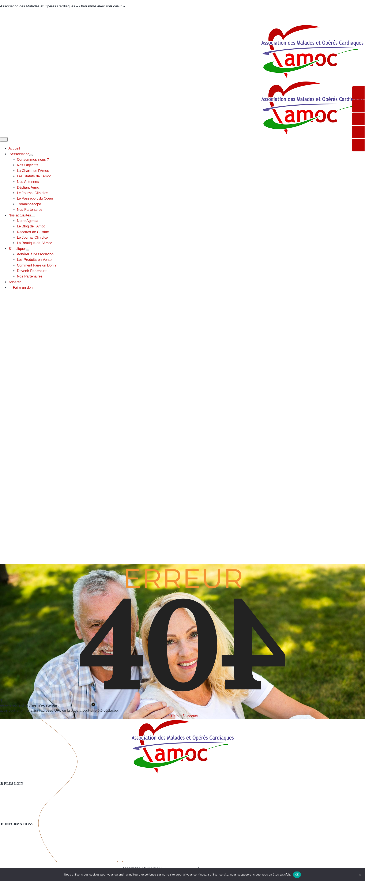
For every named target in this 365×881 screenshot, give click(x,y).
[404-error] (182, 721)
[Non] (360, 875)
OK (297, 874)
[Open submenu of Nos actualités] (32, 216)
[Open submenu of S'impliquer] (27, 249)
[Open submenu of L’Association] (31, 155)
